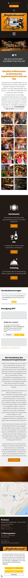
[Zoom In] (2, 484)
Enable (14, 301)
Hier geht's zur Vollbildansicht (10, 348)
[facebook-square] (14, 11)
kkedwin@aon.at (8, 528)
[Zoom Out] (2, 486)
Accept (14, 568)
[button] (14, 34)
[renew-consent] (2, 576)
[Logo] (14, 22)
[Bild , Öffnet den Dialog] (14, 44)
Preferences (14, 574)
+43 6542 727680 (15, 3)
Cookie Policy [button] (15, 560)
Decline (14, 571)
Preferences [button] (5, 563)
